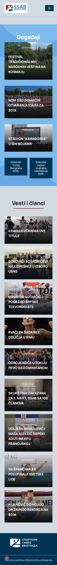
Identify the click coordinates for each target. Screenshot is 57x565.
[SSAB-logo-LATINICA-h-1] (16, 4)
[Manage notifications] (6, 558)
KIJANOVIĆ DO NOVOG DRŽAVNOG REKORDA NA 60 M (28, 509)
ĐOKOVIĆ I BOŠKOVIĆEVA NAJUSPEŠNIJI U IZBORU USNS (28, 266)
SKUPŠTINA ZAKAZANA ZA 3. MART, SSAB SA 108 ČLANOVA (28, 398)
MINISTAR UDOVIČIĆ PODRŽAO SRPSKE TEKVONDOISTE (24, 301)
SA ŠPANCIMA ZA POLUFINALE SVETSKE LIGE (26, 474)
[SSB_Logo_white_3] (24, 536)
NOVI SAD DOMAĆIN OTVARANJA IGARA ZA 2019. (25, 105)
